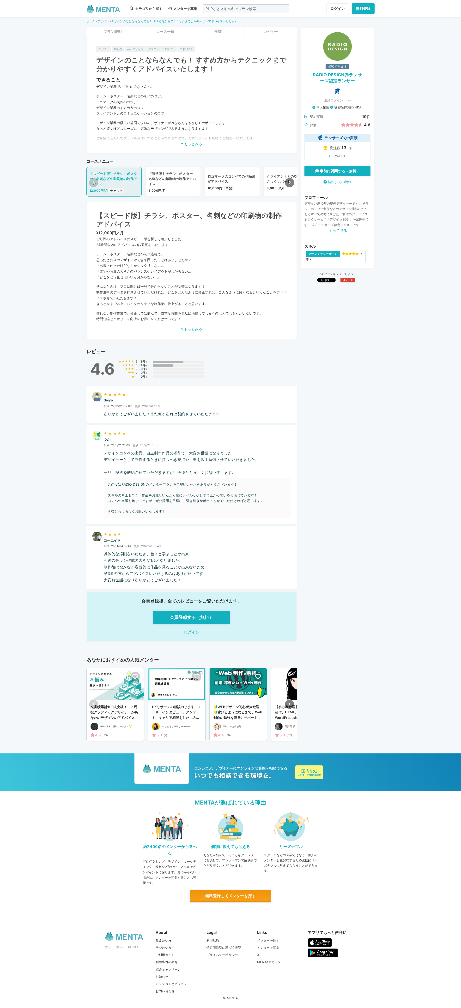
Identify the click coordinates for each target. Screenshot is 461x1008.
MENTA (232, 998)
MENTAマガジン (269, 962)
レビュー (270, 31)
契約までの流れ (339, 182)
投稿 (218, 31)
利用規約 (212, 940)
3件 (143, 361)
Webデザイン (135, 49)
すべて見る (338, 230)
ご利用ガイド (165, 955)
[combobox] (246, 8)
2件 (143, 365)
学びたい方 (163, 947)
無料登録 (363, 8)
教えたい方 (163, 940)
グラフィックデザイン (161, 49)
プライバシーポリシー (222, 955)
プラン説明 (112, 31)
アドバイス (186, 49)
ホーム (90, 21)
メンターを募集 (185, 8)
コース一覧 (165, 31)
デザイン (103, 21)
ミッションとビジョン (171, 984)
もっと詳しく (337, 156)
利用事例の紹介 (167, 962)
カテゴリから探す (148, 8)
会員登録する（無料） (191, 617)
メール (349, 280)
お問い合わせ (165, 991)
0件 (143, 369)
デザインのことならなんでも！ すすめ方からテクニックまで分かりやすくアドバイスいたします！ (175, 21)
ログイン (337, 8)
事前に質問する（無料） (339, 171)
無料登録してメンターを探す (230, 895)
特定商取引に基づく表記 (223, 947)
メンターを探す (268, 940)
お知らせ (162, 976)
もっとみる (192, 144)
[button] (289, 182)
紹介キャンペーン (168, 969)
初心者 (118, 49)
